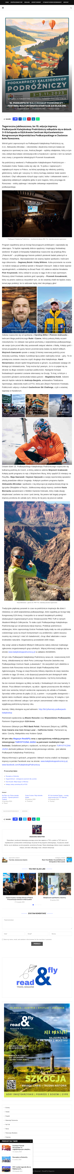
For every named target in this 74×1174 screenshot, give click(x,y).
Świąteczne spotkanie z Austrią (54, 898)
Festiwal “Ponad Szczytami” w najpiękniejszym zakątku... (22, 1147)
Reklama (27, 2)
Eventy (7, 1107)
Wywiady (8, 1158)
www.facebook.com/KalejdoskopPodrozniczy (21, 765)
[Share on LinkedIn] (33, 119)
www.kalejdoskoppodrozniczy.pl (21, 652)
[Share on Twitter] (24, 119)
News (7, 1128)
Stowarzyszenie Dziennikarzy (52, 2)
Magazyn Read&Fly (22, 739)
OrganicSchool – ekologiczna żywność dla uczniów (21, 779)
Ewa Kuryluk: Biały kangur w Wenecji (17, 781)
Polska (7, 1145)
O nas (7, 2)
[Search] (71, 8)
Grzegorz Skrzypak (37, 837)
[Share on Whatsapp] (38, 119)
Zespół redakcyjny (17, 2)
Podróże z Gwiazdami (12, 1141)
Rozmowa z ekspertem (12, 1150)
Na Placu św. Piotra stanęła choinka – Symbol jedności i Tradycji (10, 797)
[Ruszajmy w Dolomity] (6, 1159)
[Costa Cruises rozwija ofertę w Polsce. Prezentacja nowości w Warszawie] (19, 884)
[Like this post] (15, 119)
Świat (7, 1154)
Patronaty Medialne (11, 1133)
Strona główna (12, 98)
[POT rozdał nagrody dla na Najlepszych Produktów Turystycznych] (6, 1169)
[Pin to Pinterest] (29, 119)
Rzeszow (24, 811)
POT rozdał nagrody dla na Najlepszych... (22, 1168)
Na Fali (7, 1124)
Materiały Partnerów (11, 1120)
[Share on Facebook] (20, 119)
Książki (7, 1116)
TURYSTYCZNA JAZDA (25, 742)
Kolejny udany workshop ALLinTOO (16, 784)
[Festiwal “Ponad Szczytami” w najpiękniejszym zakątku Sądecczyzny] (6, 1148)
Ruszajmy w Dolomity (12, 776)
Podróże (8, 1137)
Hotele (7, 1112)
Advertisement (36, 2)
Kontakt (66, 2)
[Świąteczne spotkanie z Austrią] (54, 884)
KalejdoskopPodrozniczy (11, 811)
